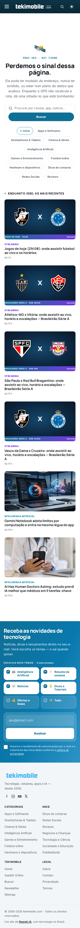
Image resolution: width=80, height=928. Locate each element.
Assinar (40, 733)
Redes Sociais (31, 176)
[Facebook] (7, 796)
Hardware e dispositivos (24, 167)
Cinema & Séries (58, 140)
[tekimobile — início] (33, 6)
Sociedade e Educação (57, 846)
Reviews (52, 176)
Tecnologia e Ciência (56, 839)
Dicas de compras (59, 167)
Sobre (46, 869)
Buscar (41, 116)
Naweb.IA (25, 921)
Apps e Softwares (49, 130)
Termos (47, 888)
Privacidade (50, 881)
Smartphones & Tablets (26, 140)
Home (8, 869)
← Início (25, 130)
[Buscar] (62, 7)
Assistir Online (14, 875)
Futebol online (60, 158)
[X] (26, 796)
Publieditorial (51, 852)
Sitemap (10, 894)
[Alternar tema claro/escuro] (71, 6)
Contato (47, 875)
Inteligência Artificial (40, 149)
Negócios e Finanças (56, 833)
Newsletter (12, 888)
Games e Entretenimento (27, 158)
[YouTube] (20, 796)
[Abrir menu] (7, 6)
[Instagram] (13, 796)
